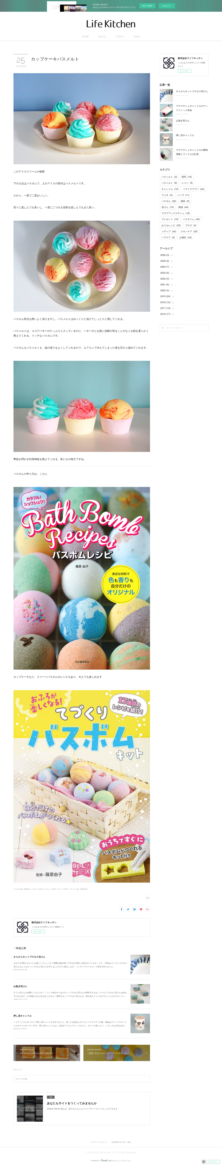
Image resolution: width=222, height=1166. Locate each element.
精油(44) (27, 889)
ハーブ (183, 195)
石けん (168, 207)
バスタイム (191, 219)
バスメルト (169, 182)
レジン (187, 182)
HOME (85, 36)
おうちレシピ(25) (49, 889)
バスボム (169, 201)
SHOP (137, 36)
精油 (183, 207)
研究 (187, 176)
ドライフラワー (193, 189)
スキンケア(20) (62, 889)
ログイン (167, 5)
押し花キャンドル (22, 1015)
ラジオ (167, 195)
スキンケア (189, 231)
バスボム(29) (18, 889)
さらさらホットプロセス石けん (29, 956)
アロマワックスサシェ (176, 213)
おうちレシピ (171, 225)
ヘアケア (168, 237)
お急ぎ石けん (20, 986)
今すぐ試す (147, 5)
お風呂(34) (84, 889)
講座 (185, 201)
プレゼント (170, 219)
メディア (169, 231)
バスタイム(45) (36, 889)
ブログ (190, 225)
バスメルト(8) (74, 889)
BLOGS (102, 36)
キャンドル (170, 189)
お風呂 (185, 237)
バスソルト (169, 176)
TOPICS (120, 36)
